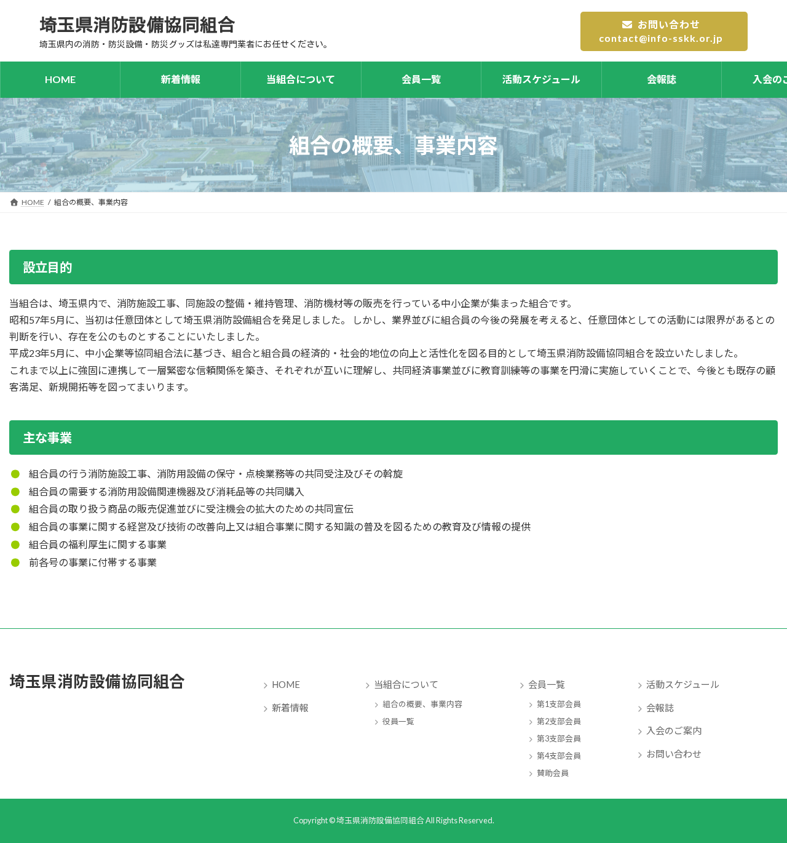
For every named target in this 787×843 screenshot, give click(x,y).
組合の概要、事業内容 (422, 703)
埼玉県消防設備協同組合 (97, 681)
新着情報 (290, 707)
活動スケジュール (682, 684)
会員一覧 (546, 684)
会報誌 (660, 707)
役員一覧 (398, 720)
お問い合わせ (674, 753)
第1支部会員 (559, 703)
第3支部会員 (559, 738)
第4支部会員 (559, 755)
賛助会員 (553, 772)
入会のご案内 (674, 730)
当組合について (406, 684)
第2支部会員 (559, 720)
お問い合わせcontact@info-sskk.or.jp (661, 31)
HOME (286, 684)
